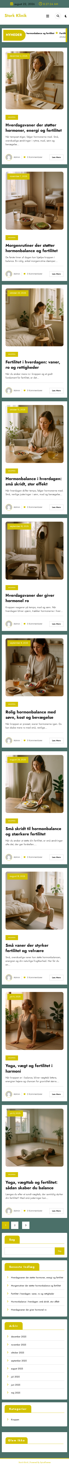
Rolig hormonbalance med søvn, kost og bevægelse (31, 714)
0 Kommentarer (34, 157)
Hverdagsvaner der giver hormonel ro (29, 1309)
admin (17, 157)
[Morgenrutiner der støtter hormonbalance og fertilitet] (34, 200)
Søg (12, 1240)
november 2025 (18, 1344)
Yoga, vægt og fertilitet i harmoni (29, 1068)
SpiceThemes (45, 1462)
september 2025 (19, 1360)
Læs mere (56, 157)
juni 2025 (15, 1384)
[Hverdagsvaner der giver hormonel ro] (34, 550)
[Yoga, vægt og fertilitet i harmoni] (34, 1021)
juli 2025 (15, 1376)
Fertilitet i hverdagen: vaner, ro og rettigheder (32, 1293)
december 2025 (18, 1336)
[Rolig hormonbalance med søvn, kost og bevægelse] (34, 667)
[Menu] (47, 16)
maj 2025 (15, 1392)
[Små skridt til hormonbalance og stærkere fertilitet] (34, 783)
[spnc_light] (66, 16)
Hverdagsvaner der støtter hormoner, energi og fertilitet (37, 1277)
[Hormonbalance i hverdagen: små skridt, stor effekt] (34, 433)
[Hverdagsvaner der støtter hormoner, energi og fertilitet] (34, 80)
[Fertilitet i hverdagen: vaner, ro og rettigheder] (34, 317)
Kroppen (15, 1419)
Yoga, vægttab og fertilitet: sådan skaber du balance (31, 1185)
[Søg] (58, 16)
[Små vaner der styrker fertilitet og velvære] (34, 900)
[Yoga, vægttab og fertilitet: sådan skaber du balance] (34, 1137)
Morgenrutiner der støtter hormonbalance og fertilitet (36, 1285)
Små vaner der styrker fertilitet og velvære (27, 948)
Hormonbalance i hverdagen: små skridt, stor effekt (35, 1301)
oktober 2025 (17, 1352)
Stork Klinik (16, 15)
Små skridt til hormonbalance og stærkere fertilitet (33, 831)
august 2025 (17, 1368)
